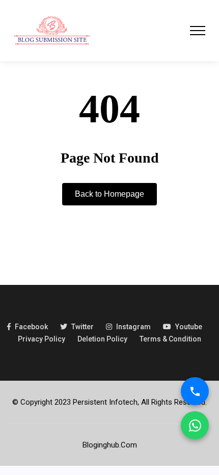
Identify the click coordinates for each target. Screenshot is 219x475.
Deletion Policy (102, 339)
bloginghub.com (110, 445)
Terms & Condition (170, 339)
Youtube (188, 327)
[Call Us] (195, 391)
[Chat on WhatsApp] (195, 425)
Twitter (82, 327)
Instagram (133, 327)
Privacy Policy (41, 339)
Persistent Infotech (105, 402)
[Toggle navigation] (197, 30)
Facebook (31, 327)
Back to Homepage (109, 194)
